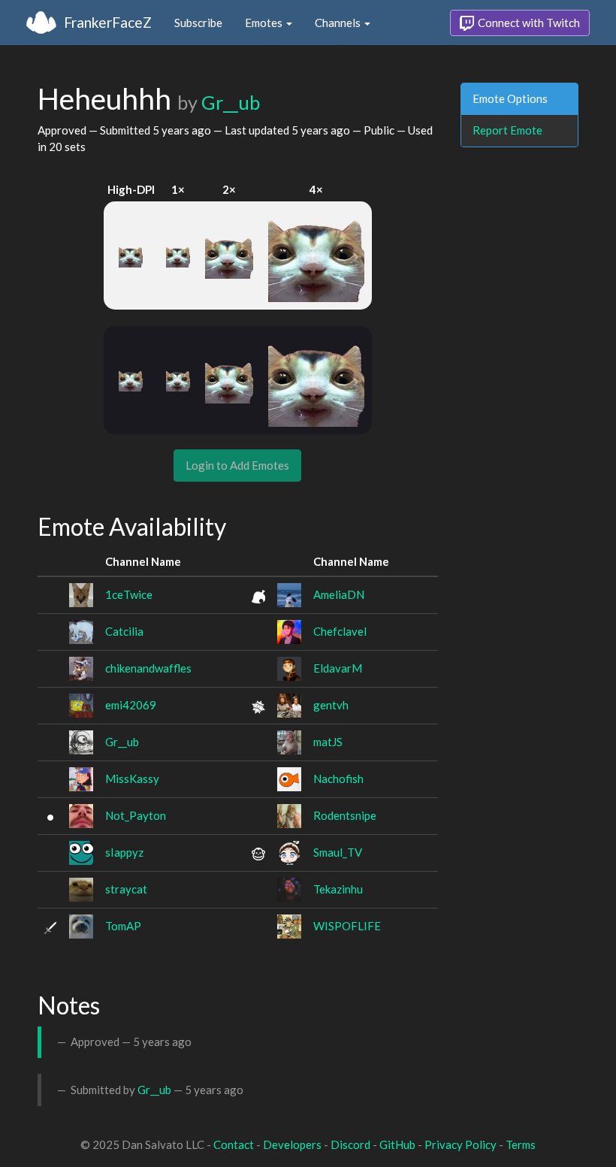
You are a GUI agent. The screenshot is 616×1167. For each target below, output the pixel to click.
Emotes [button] (265, 22)
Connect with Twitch (528, 22)
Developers (292, 1144)
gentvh (331, 705)
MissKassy (132, 778)
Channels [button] (339, 22)
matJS (328, 741)
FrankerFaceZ (108, 22)
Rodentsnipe (344, 815)
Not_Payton (135, 815)
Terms (521, 1144)
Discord (350, 1144)
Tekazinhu (338, 889)
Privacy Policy (460, 1144)
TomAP (123, 926)
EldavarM (337, 668)
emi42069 (130, 705)
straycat (126, 889)
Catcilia (124, 631)
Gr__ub (230, 102)
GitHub (397, 1144)
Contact (233, 1144)
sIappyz (124, 852)
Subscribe (198, 22)
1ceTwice (128, 594)
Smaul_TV (337, 852)
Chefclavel (340, 631)
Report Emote (507, 130)
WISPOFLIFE (347, 926)
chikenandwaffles (148, 668)
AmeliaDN (338, 594)
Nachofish (338, 778)
